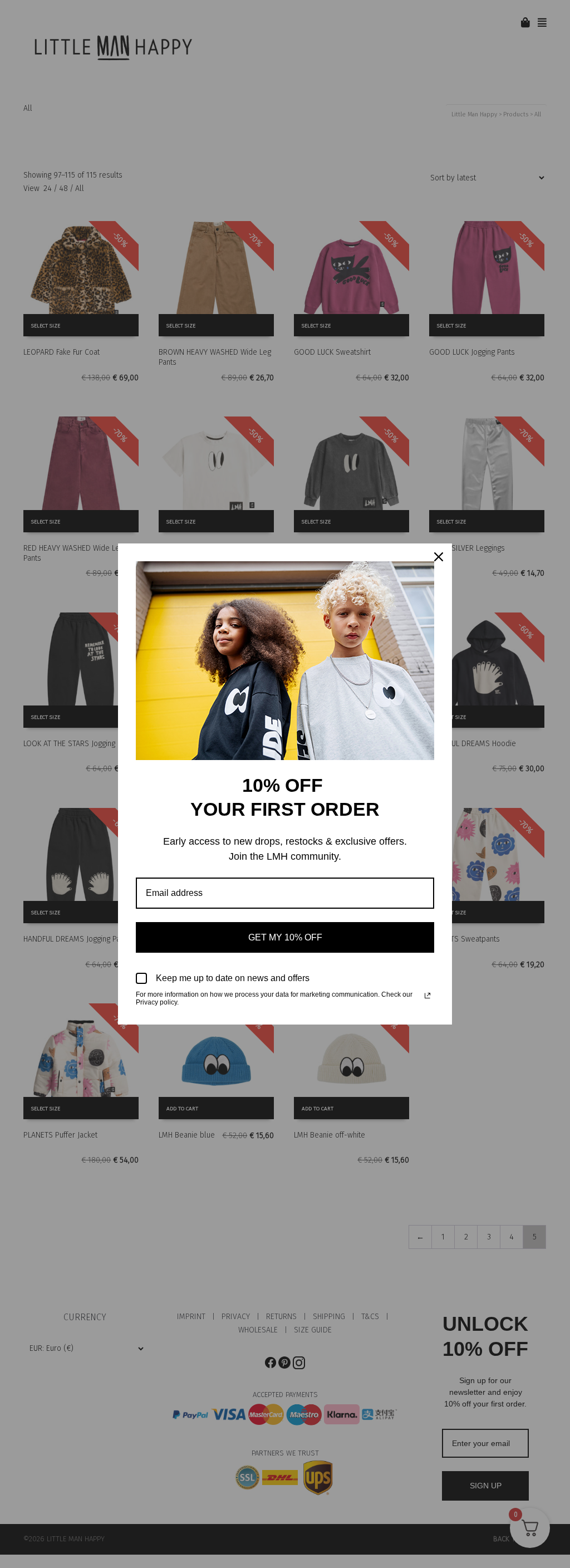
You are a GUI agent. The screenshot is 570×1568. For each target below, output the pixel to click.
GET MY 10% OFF (285, 937)
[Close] (438, 556)
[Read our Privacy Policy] (427, 995)
